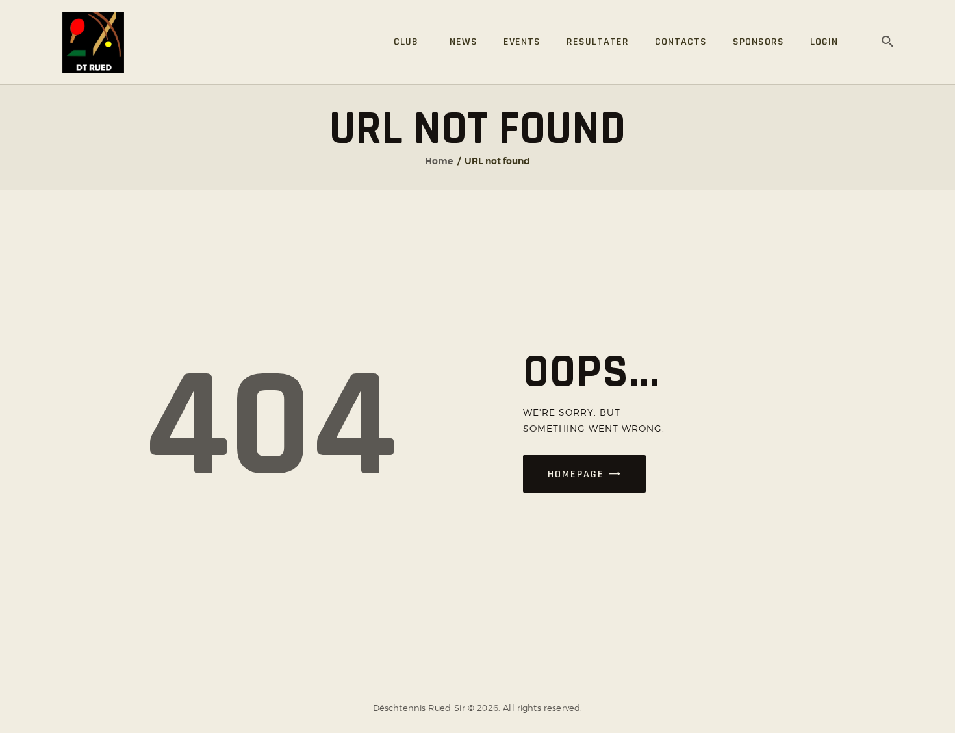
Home (439, 161)
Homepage (576, 474)
